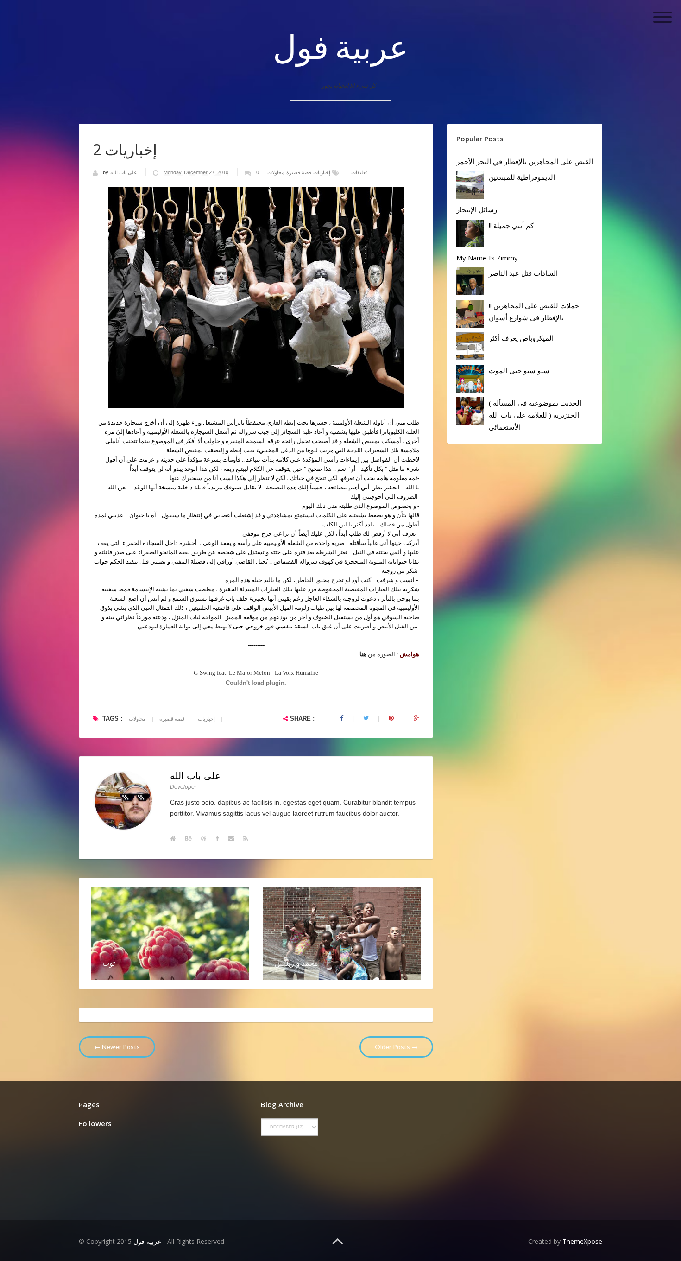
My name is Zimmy (487, 257)
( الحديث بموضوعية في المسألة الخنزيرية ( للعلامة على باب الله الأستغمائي (535, 414)
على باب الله (124, 172)
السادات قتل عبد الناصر (523, 273)
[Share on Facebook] (341, 718)
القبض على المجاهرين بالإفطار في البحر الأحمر (524, 161)
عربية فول (341, 46)
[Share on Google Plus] (416, 718)
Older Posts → (396, 1047)
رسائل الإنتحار (476, 209)
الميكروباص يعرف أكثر (521, 337)
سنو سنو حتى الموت (519, 370)
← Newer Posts (117, 1047)
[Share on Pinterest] (391, 718)
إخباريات (321, 172)
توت (108, 963)
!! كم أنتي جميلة (511, 225)
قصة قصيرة (298, 172)
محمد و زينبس (296, 963)
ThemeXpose (582, 1241)
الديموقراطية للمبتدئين (522, 177)
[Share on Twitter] (366, 718)
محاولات (275, 172)
